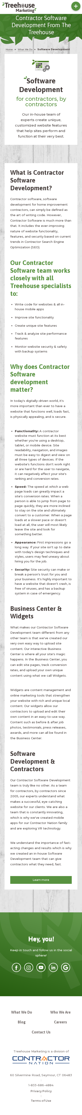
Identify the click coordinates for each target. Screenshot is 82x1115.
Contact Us (41, 1032)
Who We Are (60, 1012)
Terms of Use (41, 1100)
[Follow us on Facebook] (16, 971)
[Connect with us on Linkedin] (53, 971)
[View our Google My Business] (65, 971)
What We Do (21, 1012)
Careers (60, 1022)
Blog (22, 1022)
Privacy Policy (41, 1091)
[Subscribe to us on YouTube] (41, 971)
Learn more (41, 880)
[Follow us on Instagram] (28, 971)
